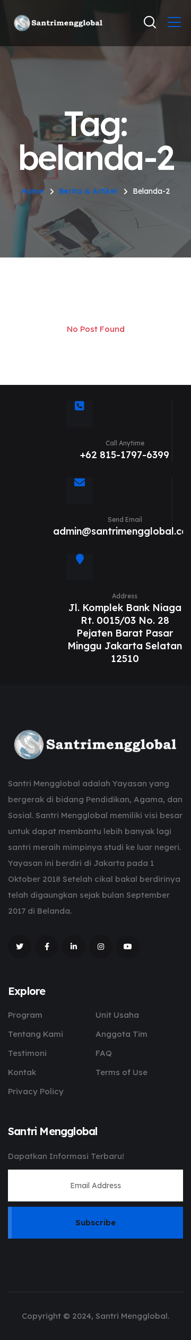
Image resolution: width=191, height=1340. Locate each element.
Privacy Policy (36, 1091)
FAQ (104, 1053)
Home (32, 191)
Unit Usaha (117, 1015)
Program (25, 1015)
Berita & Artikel (88, 191)
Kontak (22, 1072)
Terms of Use (121, 1072)
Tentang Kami (35, 1034)
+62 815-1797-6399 (124, 455)
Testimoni (27, 1053)
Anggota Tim (121, 1034)
